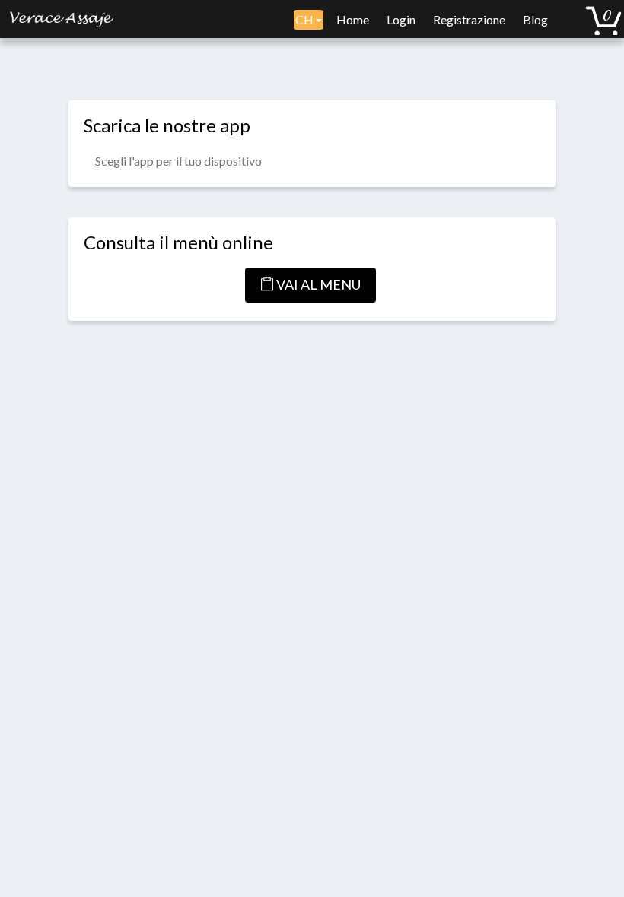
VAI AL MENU (317, 284)
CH (305, 19)
